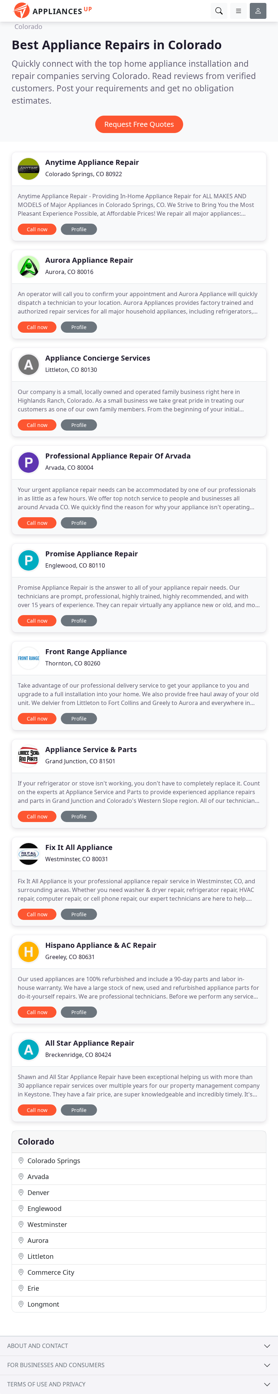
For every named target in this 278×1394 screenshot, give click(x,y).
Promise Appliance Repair (91, 554)
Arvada (37, 1176)
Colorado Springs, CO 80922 (83, 174)
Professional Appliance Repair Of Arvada (118, 456)
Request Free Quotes (139, 124)
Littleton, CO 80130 (71, 370)
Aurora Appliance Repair (89, 260)
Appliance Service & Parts (91, 749)
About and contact (37, 1346)
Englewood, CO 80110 (75, 565)
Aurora (37, 1240)
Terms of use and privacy (46, 1384)
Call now (37, 229)
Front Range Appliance (86, 651)
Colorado (28, 26)
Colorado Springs (53, 1160)
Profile (79, 229)
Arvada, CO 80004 (69, 468)
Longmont (42, 1304)
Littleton (40, 1256)
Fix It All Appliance (79, 847)
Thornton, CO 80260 (72, 663)
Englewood (44, 1208)
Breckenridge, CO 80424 (78, 1055)
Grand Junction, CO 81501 (80, 761)
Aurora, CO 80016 (69, 272)
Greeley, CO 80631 (70, 957)
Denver (37, 1192)
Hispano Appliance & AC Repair (100, 945)
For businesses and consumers (56, 1365)
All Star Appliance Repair (89, 1043)
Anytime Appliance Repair (92, 162)
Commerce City (50, 1272)
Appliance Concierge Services (97, 358)
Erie (32, 1288)
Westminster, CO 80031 (76, 859)
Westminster (46, 1224)
